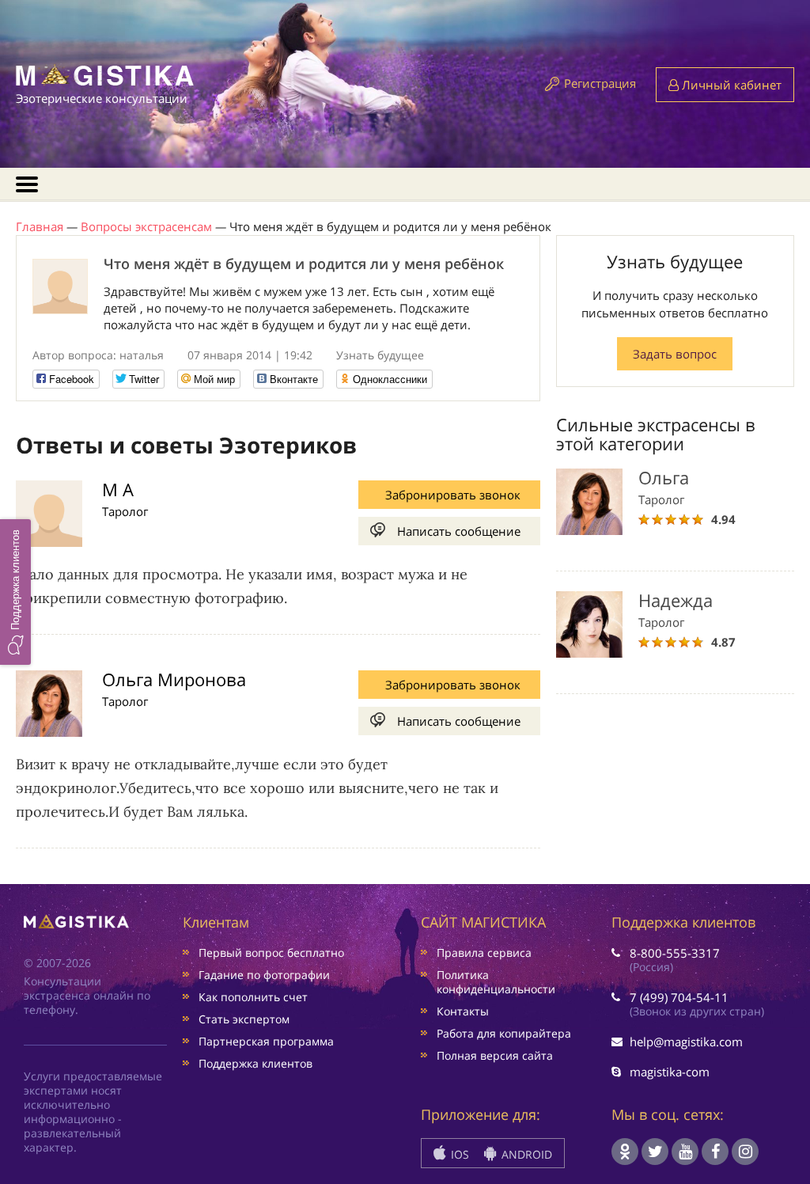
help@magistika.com (686, 1041)
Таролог (125, 511)
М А (118, 489)
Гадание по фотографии (264, 974)
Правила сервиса (484, 952)
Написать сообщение (458, 531)
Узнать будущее (380, 354)
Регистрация (600, 83)
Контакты (463, 1011)
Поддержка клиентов (255, 1063)
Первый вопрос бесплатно (271, 952)
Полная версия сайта (495, 1055)
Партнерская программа (266, 1041)
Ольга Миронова (174, 679)
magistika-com (670, 1072)
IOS (458, 1154)
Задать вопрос (675, 354)
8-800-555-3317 (675, 953)
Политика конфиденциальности (496, 981)
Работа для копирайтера (504, 1033)
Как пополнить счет (253, 996)
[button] (15, 592)
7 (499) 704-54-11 (679, 997)
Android (525, 1154)
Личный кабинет (730, 85)
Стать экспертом (244, 1019)
